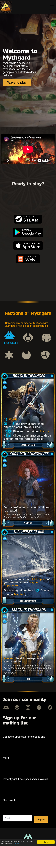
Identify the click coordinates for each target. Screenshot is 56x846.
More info (16, 843)
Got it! (46, 842)
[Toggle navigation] (52, 7)
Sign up (41, 819)
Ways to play (16, 82)
